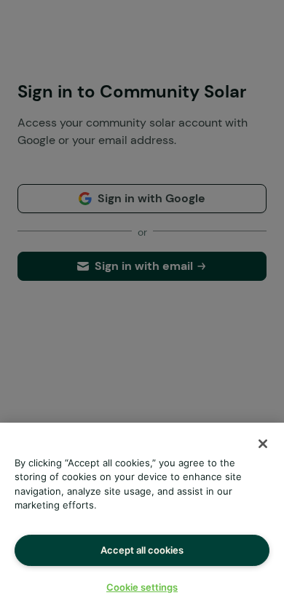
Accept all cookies (142, 550)
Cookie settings (142, 587)
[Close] (263, 444)
